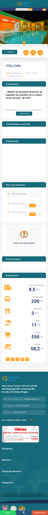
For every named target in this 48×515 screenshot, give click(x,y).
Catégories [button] (7, 482)
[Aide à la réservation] (24, 234)
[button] (2, 27)
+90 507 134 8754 (31, 73)
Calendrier (10, 52)
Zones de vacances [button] (12, 471)
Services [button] (6, 460)
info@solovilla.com (15, 76)
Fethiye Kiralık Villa (14, 73)
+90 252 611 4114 (19, 412)
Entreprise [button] (7, 448)
